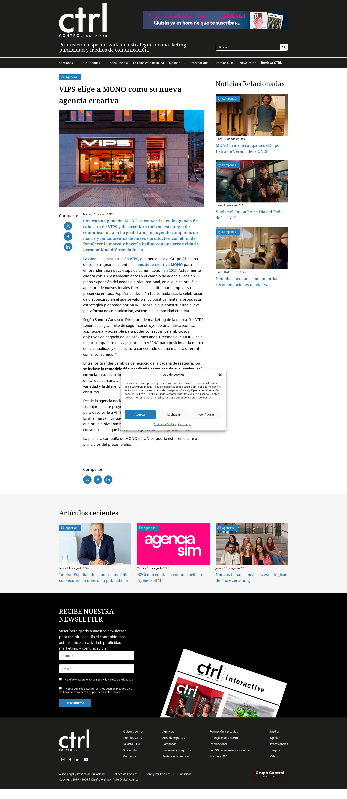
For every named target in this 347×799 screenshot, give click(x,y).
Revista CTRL (132, 744)
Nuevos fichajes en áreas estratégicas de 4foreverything (251, 577)
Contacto (129, 756)
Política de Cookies (165, 424)
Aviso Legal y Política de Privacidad (82, 774)
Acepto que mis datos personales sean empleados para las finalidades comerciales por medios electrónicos (95, 690)
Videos (274, 756)
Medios (275, 731)
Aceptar (140, 415)
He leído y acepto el (98, 679)
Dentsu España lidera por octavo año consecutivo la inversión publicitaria (94, 577)
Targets (275, 750)
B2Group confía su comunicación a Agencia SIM (169, 577)
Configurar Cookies (158, 774)
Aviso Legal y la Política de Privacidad (111, 679)
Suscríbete (130, 750)
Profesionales (279, 744)
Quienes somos (133, 731)
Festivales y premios (175, 756)
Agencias (168, 731)
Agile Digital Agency (125, 779)
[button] (220, 375)
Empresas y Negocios (176, 750)
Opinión (275, 738)
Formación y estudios (224, 731)
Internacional (218, 744)
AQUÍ (189, 390)
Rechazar (173, 415)
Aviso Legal (184, 424)
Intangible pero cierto (224, 738)
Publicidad (185, 774)
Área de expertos (173, 738)
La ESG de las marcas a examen (230, 750)
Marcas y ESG (219, 756)
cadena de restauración (113, 258)
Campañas (169, 744)
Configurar (206, 415)
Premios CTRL (132, 738)
